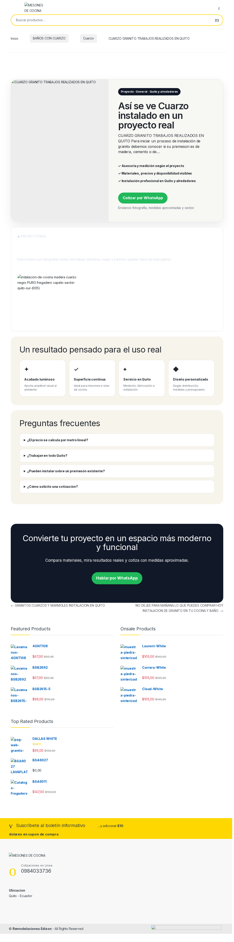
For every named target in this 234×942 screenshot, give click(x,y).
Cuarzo (88, 38)
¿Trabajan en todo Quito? (47, 455)
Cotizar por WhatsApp (143, 198)
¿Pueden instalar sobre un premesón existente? (66, 471)
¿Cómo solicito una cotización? (52, 486)
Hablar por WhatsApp (117, 578)
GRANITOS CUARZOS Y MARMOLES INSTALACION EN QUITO (58, 605)
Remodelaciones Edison (32, 929)
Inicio (14, 38)
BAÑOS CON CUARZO (49, 38)
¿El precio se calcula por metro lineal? (57, 440)
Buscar (217, 20)
